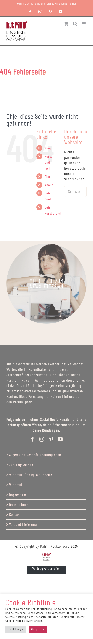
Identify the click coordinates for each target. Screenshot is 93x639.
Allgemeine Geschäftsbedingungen (35, 454)
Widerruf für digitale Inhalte (30, 474)
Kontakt (15, 514)
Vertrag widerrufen (46, 568)
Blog (48, 176)
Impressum (17, 494)
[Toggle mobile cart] (66, 23)
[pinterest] (51, 439)
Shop (48, 148)
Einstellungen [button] (16, 629)
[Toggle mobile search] (75, 23)
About (49, 185)
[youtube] (60, 439)
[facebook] (32, 439)
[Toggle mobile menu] (84, 23)
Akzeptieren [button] (38, 629)
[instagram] (41, 439)
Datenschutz (18, 504)
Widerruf (15, 484)
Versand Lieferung (23, 524)
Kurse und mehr (49, 162)
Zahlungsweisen (21, 464)
